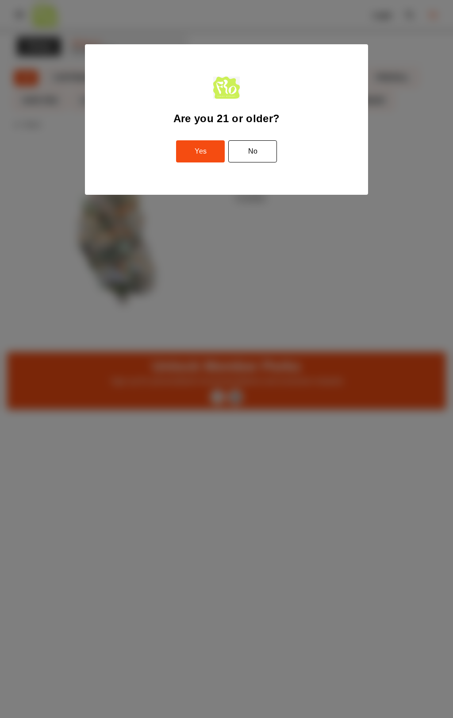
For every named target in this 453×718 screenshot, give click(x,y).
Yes (201, 151)
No (252, 151)
